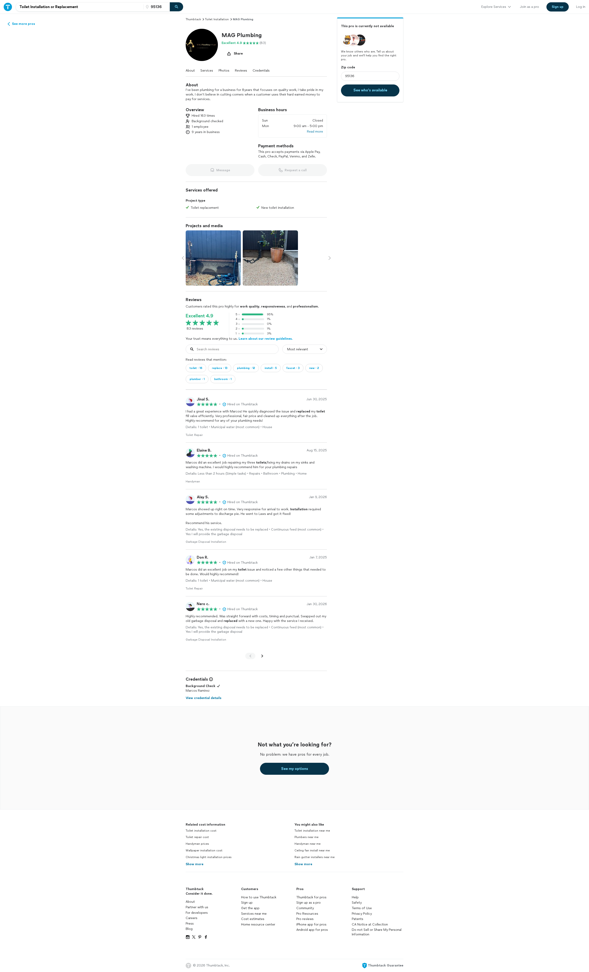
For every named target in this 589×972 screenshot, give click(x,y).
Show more (194, 864)
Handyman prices (197, 843)
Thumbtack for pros (311, 897)
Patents (357, 919)
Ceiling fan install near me (312, 850)
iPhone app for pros (311, 924)
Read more (315, 131)
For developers (197, 913)
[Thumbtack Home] (8, 7)
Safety (357, 903)
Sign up (247, 903)
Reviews (241, 71)
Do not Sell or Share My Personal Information (376, 932)
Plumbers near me (306, 837)
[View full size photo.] (213, 258)
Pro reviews (305, 919)
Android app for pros (312, 930)
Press (190, 924)
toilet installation (217, 19)
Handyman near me (307, 843)
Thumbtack (193, 19)
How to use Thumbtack (258, 897)
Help (355, 897)
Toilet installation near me (312, 830)
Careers (191, 918)
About (190, 71)
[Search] (176, 7)
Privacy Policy (362, 914)
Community (305, 908)
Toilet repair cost (197, 837)
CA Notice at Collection (370, 924)
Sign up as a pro (308, 903)
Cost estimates (252, 919)
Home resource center (258, 924)
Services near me (254, 914)
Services (206, 71)
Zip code (348, 67)
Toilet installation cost (201, 830)
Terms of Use (362, 908)
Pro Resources (307, 914)
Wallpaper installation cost (204, 850)
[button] (202, 45)
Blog (189, 929)
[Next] (262, 656)
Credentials (261, 71)
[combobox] (79, 7)
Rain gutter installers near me (314, 857)
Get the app (250, 908)
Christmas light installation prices (208, 857)
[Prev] (250, 656)
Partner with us (197, 907)
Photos (224, 71)
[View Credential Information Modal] (210, 679)
